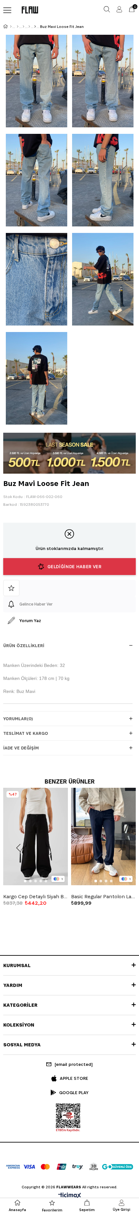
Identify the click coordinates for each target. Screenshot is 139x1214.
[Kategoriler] (23, 26)
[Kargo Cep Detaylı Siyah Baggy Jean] (35, 836)
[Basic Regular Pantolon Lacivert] (103, 836)
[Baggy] (35, 26)
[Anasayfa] (11, 26)
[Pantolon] (29, 26)
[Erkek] (17, 26)
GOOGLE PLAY (74, 1092)
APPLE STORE (74, 1078)
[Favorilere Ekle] (69, 588)
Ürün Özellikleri (23, 645)
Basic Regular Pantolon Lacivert (103, 896)
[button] (25, 881)
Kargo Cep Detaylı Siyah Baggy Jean (35, 896)
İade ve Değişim (21, 748)
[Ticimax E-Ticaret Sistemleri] (69, 1196)
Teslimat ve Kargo (25, 733)
